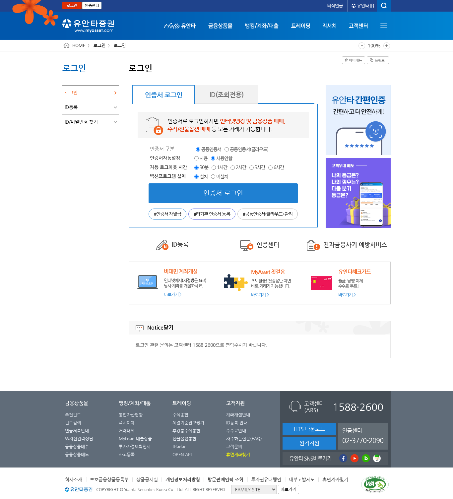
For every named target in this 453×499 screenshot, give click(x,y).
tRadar (179, 446)
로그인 (72, 5)
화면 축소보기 (361, 45)
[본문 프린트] (378, 60)
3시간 (260, 167)
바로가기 (288, 489)
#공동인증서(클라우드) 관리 (267, 214)
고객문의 (234, 446)
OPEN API (182, 454)
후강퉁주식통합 (186, 430)
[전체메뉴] (384, 26)
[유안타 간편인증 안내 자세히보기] (358, 120)
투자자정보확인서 (135, 446)
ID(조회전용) (226, 94)
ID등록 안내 (236, 422)
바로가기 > (172, 294)
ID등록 (71, 107)
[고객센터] (358, 26)
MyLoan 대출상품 (135, 438)
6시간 (279, 167)
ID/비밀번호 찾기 (81, 121)
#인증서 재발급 (167, 214)
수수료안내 (236, 430)
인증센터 (91, 5)
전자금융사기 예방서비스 (355, 244)
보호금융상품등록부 (109, 479)
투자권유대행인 (266, 479)
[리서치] (329, 26)
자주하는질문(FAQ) (244, 438)
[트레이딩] (300, 26)
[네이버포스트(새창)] (376, 458)
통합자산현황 (131, 414)
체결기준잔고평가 (188, 422)
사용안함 (224, 158)
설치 (204, 176)
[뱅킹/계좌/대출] (262, 26)
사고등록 (127, 454)
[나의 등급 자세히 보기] (358, 193)
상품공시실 (147, 479)
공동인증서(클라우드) (249, 149)
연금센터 (362, 435)
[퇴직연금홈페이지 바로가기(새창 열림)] (335, 6)
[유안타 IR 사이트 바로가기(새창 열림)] (362, 6)
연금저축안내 (77, 430)
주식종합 (180, 414)
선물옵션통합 (184, 438)
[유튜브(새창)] (354, 458)
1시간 (222, 167)
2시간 (241, 167)
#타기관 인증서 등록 (212, 214)
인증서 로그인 (163, 95)
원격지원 (309, 443)
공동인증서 (211, 149)
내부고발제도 (302, 479)
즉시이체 (127, 422)
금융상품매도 (77, 454)
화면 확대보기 (386, 45)
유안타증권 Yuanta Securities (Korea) (88, 25)
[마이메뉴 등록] (353, 60)
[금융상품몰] (220, 26)
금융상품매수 (77, 446)
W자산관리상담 (79, 438)
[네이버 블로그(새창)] (365, 458)
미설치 (222, 176)
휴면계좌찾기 (335, 479)
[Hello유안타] (183, 26)
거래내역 (127, 430)
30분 (204, 167)
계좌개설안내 (238, 414)
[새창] (376, 486)
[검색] (384, 6)
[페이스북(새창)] (343, 458)
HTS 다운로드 (309, 429)
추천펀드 (73, 414)
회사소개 (73, 479)
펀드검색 (73, 422)
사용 (204, 158)
